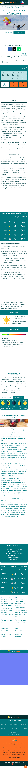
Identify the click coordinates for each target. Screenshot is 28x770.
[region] (14, 39)
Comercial (10, 734)
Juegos (25, 728)
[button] (26, 2)
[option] (5, 84)
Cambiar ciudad (8, 32)
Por (24, 53)
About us (22, 748)
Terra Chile (3, 725)
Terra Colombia (14, 725)
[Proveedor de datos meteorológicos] (14, 764)
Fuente (21, 55)
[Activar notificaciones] (25, 766)
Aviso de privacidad (14, 748)
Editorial (18, 734)
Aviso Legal (6, 748)
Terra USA (3, 728)
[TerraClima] (22, 2)
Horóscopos (14, 728)
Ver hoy (19, 32)
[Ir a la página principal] (8, 2)
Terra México (23, 725)
